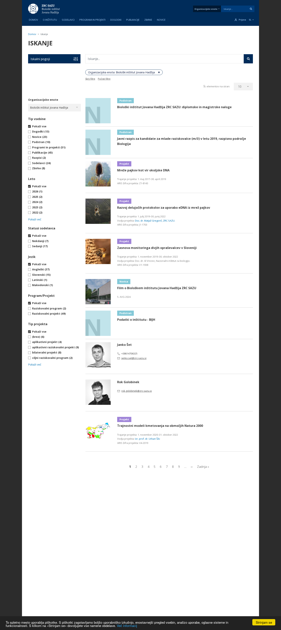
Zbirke (148, 19)
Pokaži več (34, 219)
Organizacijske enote (205, 8)
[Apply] (251, 9)
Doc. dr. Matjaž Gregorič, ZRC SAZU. (155, 220)
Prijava (242, 19)
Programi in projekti (92, 19)
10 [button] (239, 86)
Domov (33, 19)
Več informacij (127, 625)
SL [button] (250, 19)
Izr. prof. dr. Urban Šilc (147, 438)
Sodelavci (68, 19)
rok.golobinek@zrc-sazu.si (136, 391)
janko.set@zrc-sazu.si (133, 358)
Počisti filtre (104, 78)
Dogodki (115, 19)
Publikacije (133, 19)
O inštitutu (50, 19)
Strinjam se (264, 622)
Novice (161, 19)
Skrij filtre (90, 78)
